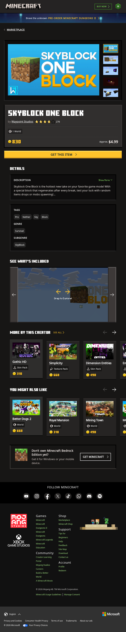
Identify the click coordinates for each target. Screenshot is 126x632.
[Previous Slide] (105, 332)
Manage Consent (72, 594)
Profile (61, 566)
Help (61, 541)
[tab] (110, 48)
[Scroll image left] (14, 294)
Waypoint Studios (22, 121)
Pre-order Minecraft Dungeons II (72, 18)
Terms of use (57, 621)
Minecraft (40, 520)
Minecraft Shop (66, 524)
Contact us (63, 557)
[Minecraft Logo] (23, 6)
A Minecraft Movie (44, 580)
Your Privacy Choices (38, 625)
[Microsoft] (111, 614)
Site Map (63, 549)
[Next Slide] (114, 332)
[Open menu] (118, 6)
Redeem (62, 570)
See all (57, 332)
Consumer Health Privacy (36, 621)
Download (63, 553)
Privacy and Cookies (13, 621)
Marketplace (16, 29)
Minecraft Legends (44, 539)
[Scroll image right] (112, 294)
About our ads (86, 621)
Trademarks (71, 621)
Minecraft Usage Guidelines (48, 594)
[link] (26, 496)
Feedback (63, 545)
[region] (63, 295)
